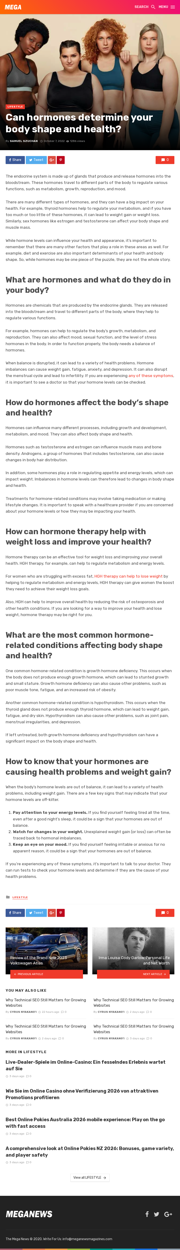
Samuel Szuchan (24, 141)
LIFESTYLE (15, 106)
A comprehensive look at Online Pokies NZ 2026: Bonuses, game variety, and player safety (90, 1152)
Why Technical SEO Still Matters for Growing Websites (46, 1003)
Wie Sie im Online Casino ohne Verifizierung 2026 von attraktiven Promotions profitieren (82, 1094)
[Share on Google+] (52, 160)
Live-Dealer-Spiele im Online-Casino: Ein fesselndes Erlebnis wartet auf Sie (85, 1065)
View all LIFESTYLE (87, 1178)
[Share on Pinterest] (61, 160)
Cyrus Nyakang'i (23, 1012)
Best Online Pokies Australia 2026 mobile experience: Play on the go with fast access (85, 1123)
